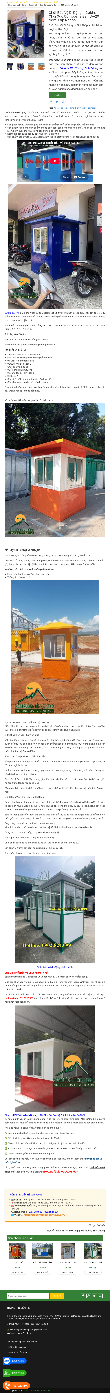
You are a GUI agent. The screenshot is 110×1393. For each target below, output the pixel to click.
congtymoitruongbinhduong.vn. (39, 1390)
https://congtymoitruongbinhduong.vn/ (44, 1214)
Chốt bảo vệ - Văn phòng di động (45, 2)
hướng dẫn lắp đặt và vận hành (22, 1341)
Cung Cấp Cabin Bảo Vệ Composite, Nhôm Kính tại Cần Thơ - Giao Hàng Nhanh (67, 1262)
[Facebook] (83, 1296)
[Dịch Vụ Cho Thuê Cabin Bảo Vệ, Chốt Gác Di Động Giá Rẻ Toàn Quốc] (42, 1250)
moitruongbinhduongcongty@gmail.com (28, 1329)
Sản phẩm (24, 2)
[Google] (88, 1296)
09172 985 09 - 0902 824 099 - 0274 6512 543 (28, 1323)
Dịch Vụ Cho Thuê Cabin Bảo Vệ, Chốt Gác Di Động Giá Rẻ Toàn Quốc (42, 1262)
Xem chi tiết (17, 1272)
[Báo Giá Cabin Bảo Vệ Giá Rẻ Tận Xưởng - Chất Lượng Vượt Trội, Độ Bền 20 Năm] (17, 1250)
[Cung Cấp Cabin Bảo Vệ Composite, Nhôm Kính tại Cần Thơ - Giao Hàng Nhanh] (67, 1250)
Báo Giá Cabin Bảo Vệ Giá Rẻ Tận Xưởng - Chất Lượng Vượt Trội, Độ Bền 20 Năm (17, 1262)
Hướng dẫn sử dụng (17, 1346)
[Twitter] (94, 1296)
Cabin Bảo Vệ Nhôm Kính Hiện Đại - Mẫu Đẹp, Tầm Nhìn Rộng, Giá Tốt (93, 1262)
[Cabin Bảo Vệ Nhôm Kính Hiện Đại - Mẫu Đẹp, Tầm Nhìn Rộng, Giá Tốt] (93, 1250)
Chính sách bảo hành (18, 1352)
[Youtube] (100, 1296)
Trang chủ (13, 2)
